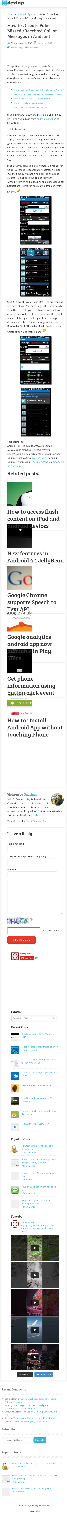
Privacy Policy (34, 1511)
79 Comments (28, 1165)
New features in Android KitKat (36, 1085)
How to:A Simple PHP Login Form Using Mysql (34, 1463)
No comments (34, 47)
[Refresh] (31, 919)
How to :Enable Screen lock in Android (28, 103)
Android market (45, 118)
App (30, 14)
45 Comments (28, 1179)
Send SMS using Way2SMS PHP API (32, 1421)
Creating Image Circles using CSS (21, 1408)
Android (22, 14)
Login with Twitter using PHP (35, 1123)
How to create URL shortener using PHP (31, 1488)
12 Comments (28, 1206)
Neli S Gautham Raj (21, 43)
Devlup (14, 3)
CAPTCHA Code (49, 930)
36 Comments (28, 1193)
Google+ (35, 815)
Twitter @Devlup (42, 461)
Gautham (30, 794)
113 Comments (28, 1152)
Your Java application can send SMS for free (35, 1418)
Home (10, 14)
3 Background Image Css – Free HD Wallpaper (27, 1405)
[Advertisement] (37, 57)
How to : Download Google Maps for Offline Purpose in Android (38, 90)
